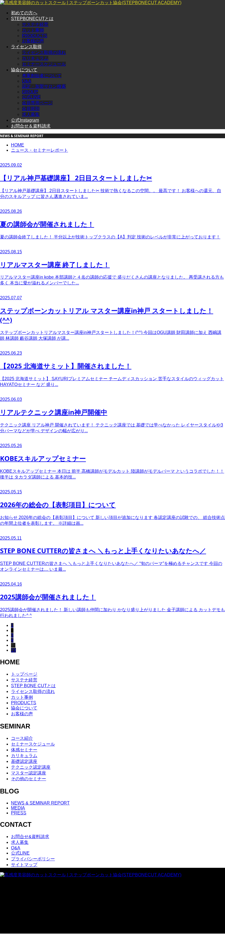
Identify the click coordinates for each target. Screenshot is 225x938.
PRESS (18, 813)
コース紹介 (22, 738)
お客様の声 (33, 41)
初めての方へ (24, 12)
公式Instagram (25, 120)
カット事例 (33, 30)
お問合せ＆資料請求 (30, 126)
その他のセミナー (28, 778)
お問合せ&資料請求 (30, 836)
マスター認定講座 (28, 773)
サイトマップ (24, 864)
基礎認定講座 (24, 761)
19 (13, 650)
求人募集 (31, 114)
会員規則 (31, 108)
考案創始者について (41, 75)
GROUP (30, 91)
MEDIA (18, 808)
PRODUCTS (34, 35)
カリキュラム (35, 58)
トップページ (24, 674)
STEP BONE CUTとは (33, 685)
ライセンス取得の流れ (44, 52)
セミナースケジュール (44, 64)
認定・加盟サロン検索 (44, 86)
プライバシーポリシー (33, 859)
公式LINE (31, 97)
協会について (24, 69)
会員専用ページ (37, 102)
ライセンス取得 (26, 46)
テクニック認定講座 (30, 767)
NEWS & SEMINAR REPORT (40, 803)
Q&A (26, 81)
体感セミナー (24, 749)
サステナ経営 (35, 24)
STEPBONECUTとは (32, 18)
